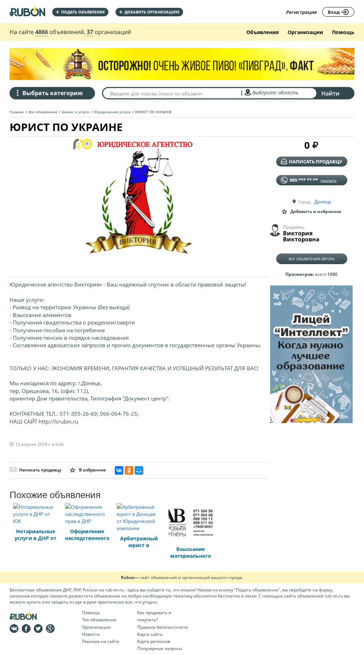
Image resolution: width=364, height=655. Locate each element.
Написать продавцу (40, 470)
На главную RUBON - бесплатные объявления (27, 11)
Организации (305, 32)
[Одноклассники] (129, 470)
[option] (139, 204)
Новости (91, 634)
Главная (17, 111)
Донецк (322, 201)
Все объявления (42, 111)
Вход (334, 12)
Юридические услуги (112, 111)
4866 (41, 32)
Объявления (262, 32)
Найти (330, 93)
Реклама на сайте (100, 641)
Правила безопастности (162, 627)
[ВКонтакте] (119, 470)
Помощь (343, 32)
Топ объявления (99, 620)
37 (90, 32)
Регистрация (301, 12)
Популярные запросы (159, 648)
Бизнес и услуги (75, 111)
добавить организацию (149, 12)
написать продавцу (315, 161)
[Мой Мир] (139, 470)
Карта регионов (153, 641)
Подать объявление (80, 12)
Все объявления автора (311, 258)
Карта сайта (149, 634)
